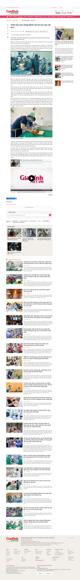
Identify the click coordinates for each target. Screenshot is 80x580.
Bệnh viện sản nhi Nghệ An (19, 222)
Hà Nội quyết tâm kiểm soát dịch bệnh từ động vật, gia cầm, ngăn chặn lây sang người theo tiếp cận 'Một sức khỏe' (37, 425)
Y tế (37, 20)
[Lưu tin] (7, 34)
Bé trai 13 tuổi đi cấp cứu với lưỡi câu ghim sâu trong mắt (36, 290)
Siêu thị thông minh (58, 554)
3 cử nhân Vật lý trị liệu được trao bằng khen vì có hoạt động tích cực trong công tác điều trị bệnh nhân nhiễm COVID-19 (67, 58)
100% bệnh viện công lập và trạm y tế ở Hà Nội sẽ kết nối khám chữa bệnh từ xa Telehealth (37, 316)
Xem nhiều (60, 27)
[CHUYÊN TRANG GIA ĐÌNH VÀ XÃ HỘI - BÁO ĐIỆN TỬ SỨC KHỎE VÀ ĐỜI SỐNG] (12, 12)
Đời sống (8, 552)
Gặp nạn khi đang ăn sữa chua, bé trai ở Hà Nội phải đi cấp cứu (36, 481)
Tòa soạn (40, 573)
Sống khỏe (20, 16)
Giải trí (25, 16)
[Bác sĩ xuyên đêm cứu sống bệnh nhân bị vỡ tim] (14, 232)
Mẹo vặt (7, 561)
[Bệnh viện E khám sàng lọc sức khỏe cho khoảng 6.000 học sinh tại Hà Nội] (14, 348)
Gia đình (15, 16)
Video (48, 552)
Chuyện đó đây (71, 560)
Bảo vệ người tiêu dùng (59, 553)
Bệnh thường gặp (26, 20)
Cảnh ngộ (54, 558)
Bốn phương (69, 16)
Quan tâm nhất (9, 204)
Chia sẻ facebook (11, 198)
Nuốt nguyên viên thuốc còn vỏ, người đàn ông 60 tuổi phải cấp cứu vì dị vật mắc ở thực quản (37, 330)
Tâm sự (37, 558)
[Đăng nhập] (73, 10)
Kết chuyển (55, 560)
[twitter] (16, 198)
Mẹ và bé (33, 20)
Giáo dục (8, 553)
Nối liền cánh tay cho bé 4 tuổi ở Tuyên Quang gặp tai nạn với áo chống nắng (37, 508)
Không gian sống (9, 558)
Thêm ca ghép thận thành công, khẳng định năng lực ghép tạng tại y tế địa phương (36, 521)
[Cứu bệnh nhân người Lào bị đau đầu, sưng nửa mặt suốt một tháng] (14, 414)
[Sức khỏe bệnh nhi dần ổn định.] (31, 122)
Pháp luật (8, 554)
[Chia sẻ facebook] (7, 25)
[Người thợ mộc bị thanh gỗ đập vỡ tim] (14, 246)
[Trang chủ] (7, 16)
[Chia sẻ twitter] (7, 28)
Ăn (44, 16)
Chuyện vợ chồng (17, 551)
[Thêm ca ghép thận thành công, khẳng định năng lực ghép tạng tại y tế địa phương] (14, 525)
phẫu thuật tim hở (24, 221)
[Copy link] (7, 30)
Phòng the (53, 16)
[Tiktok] (58, 10)
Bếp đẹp (69, 553)
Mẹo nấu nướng (71, 552)
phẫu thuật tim (15, 221)
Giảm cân (23, 561)
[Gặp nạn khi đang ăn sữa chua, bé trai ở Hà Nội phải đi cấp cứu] (14, 485)
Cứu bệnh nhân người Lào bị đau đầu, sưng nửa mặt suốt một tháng (36, 411)
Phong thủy (8, 560)
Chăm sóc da (24, 560)
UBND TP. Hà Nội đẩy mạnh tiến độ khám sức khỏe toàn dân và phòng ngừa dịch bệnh (37, 357)
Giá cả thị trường (58, 552)
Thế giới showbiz (38, 552)
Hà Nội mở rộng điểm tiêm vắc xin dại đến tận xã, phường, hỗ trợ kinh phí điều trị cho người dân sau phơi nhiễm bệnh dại (37, 439)
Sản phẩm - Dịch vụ (38, 16)
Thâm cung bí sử (17, 553)
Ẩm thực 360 (70, 551)
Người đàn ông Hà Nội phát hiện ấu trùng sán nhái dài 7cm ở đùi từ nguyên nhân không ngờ (37, 398)
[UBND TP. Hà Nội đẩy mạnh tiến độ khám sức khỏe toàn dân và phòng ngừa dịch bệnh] (14, 361)
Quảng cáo (48, 573)
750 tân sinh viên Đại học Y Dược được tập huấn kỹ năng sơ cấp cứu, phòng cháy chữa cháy (36, 276)
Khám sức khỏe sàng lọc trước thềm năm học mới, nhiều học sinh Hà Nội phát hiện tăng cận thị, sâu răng (37, 304)
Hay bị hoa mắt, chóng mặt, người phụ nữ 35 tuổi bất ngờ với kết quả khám (37, 370)
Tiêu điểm (70, 558)
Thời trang (23, 558)
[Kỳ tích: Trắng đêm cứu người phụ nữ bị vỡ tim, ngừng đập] (29, 232)
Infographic (49, 554)
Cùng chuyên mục (14, 259)
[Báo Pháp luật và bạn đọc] (63, 13)
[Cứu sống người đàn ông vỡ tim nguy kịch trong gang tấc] (44, 232)
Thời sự (7, 551)
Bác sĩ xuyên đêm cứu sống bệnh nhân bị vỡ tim (31, 160)
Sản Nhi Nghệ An (46, 221)
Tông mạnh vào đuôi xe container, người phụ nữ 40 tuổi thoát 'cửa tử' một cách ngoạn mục (37, 262)
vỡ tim (39, 221)
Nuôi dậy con (16, 552)
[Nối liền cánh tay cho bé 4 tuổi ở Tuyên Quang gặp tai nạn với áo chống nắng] (14, 512)
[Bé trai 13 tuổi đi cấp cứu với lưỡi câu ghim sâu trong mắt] (14, 294)
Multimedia (30, 16)
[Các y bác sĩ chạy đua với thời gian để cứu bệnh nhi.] (31, 63)
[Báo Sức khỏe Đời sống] (57, 13)
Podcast (48, 553)
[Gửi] (50, 215)
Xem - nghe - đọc (38, 553)
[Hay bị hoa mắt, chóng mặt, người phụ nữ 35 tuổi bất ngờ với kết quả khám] (14, 374)
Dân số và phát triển (61, 16)
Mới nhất (55, 7)
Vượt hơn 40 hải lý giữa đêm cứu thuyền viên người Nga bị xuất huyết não (37, 494)
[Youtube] (56, 10)
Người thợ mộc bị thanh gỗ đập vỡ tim (14, 253)
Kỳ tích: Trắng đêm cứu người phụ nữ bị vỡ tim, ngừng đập (28, 240)
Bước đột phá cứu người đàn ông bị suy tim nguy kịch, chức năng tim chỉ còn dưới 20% (36, 468)
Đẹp (49, 16)
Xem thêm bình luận (29, 207)
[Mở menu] (73, 16)
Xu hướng (57, 551)
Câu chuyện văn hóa (38, 551)
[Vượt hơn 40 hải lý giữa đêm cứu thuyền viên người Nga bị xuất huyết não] (14, 498)
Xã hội (10, 16)
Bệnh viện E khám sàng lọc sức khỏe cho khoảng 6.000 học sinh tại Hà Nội (35, 344)
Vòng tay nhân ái (56, 557)
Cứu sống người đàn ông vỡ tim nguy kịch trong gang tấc (44, 239)
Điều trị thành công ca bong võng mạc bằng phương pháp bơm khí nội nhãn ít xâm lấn (36, 456)
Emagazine (49, 551)
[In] (7, 37)
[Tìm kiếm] (72, 7)
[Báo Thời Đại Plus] (69, 13)
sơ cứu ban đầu (32, 221)
